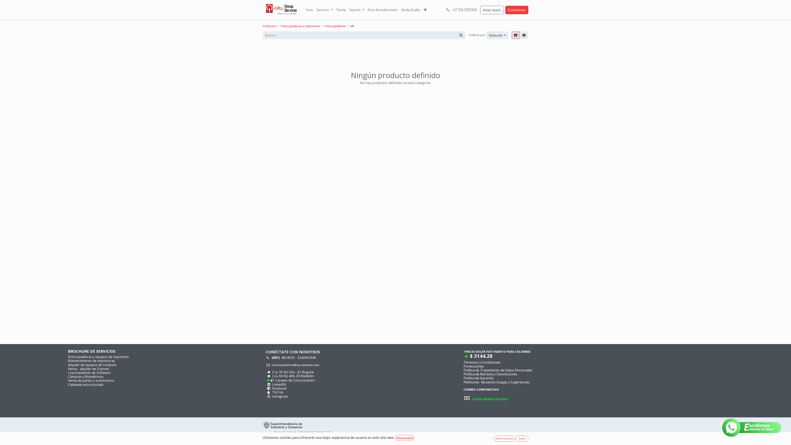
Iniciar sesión (492, 10)
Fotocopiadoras (335, 26)
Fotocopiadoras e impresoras (300, 26)
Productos (269, 26)
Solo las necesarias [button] (504, 438)
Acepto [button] (522, 438)
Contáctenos (517, 10)
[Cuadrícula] (515, 35)
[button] (497, 35)
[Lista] (524, 35)
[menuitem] (309, 10)
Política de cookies (404, 437)
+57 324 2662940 (464, 9)
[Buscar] (461, 35)
